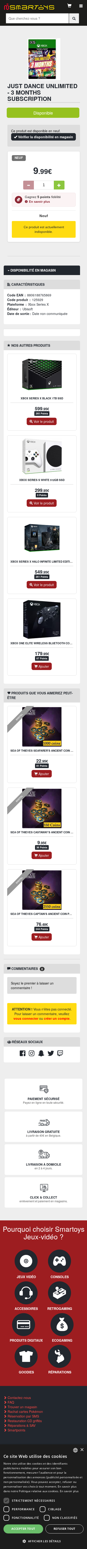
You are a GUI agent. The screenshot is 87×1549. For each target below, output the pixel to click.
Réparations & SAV (21, 1425)
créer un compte (57, 1018)
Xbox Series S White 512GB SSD (41, 480)
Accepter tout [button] (23, 1529)
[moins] (28, 185)
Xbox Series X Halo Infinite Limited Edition (42, 562)
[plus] (59, 185)
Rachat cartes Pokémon (25, 1411)
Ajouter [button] (43, 666)
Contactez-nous (19, 1397)
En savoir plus (39, 201)
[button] (43, 1541)
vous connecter (25, 1018)
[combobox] (75, 1450)
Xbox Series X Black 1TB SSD (42, 398)
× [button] (82, 1450)
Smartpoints (16, 1430)
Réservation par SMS (23, 1416)
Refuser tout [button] (64, 1529)
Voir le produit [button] (43, 421)
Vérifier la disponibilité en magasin (45, 137)
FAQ (10, 1402)
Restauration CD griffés (24, 1420)
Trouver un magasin (22, 1407)
